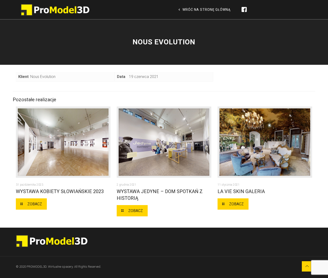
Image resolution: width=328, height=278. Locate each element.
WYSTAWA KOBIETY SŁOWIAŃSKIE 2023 (60, 191)
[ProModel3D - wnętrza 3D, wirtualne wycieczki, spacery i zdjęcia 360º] (55, 9)
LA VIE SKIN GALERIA (241, 191)
